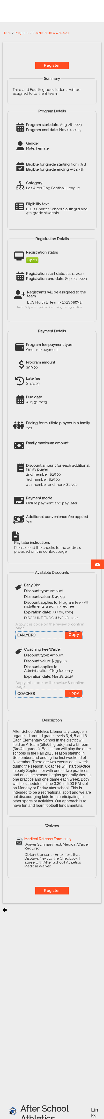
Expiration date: (37, 612)
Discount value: (37, 597)
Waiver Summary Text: (43, 844)
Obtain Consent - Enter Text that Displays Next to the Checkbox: (52, 856)
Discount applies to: (41, 602)
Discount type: (36, 591)
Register (52, 65)
